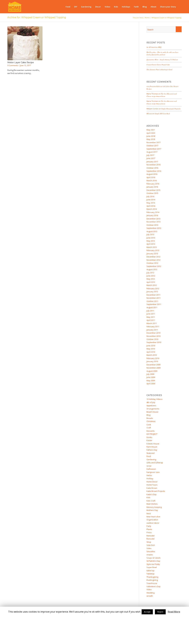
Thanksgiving (152, 577)
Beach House (152, 411)
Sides (148, 548)
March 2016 (151, 180)
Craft (148, 427)
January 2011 (152, 329)
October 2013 (152, 225)
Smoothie (150, 551)
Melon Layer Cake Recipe (20, 62)
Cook (148, 424)
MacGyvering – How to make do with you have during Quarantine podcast (162, 53)
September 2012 (153, 266)
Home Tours (151, 484)
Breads (149, 418)
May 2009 (150, 380)
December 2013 (153, 218)
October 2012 (152, 263)
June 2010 (150, 345)
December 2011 (153, 294)
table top (150, 570)
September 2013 (153, 228)
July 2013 (150, 234)
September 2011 (153, 304)
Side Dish (150, 545)
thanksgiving (152, 580)
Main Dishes (152, 504)
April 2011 (150, 320)
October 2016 (152, 168)
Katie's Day (151, 494)
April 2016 (150, 177)
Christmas (150, 421)
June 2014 (150, 199)
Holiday (149, 478)
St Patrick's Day (153, 561)
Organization (152, 519)
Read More (174, 611)
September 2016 (153, 171)
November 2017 (153, 142)
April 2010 (150, 352)
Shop (148, 542)
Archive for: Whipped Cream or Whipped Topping (36, 17)
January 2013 (152, 253)
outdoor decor (152, 523)
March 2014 (151, 209)
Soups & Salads (153, 557)
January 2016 (152, 186)
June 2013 (150, 237)
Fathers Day (151, 450)
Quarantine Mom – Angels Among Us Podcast (162, 59)
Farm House (151, 446)
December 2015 (153, 190)
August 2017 (151, 152)
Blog (148, 415)
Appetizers (151, 405)
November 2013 (153, 221)
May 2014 (150, 202)
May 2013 (150, 240)
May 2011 (150, 317)
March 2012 (151, 285)
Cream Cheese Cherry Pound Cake (158, 64)
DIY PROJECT (151, 434)
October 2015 (152, 193)
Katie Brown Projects (155, 491)
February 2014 (152, 212)
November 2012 (153, 260)
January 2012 (152, 291)
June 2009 (150, 377)
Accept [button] (147, 611)
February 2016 (152, 183)
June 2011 (150, 313)
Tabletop (150, 573)
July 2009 (150, 374)
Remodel (150, 535)
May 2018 (150, 139)
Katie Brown (151, 488)
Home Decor (152, 481)
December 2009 (153, 364)
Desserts (150, 431)
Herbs (149, 475)
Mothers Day (152, 510)
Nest (148, 513)
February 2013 (152, 250)
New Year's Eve (153, 516)
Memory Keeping (154, 507)
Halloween (151, 469)
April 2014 (150, 206)
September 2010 (153, 342)
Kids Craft (150, 500)
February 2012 (152, 288)
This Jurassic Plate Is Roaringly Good (159, 69)
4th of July (150, 402)
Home (147, 17)
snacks (149, 554)
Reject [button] (160, 611)
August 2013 (151, 231)
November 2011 (153, 298)
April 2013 (150, 244)
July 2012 (150, 272)
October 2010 (152, 339)
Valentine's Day (153, 586)
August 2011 (151, 307)
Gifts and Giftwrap (154, 462)
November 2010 (153, 336)
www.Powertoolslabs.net (154, 86)
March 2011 (151, 323)
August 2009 (151, 371)
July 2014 (150, 196)
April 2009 (150, 383)
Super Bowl (151, 567)
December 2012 (153, 256)
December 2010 (153, 333)
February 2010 (152, 358)
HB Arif (149, 113)
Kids (148, 497)
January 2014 (152, 215)
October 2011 (152, 301)
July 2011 (150, 310)
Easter (149, 440)
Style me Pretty (153, 564)
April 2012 (150, 282)
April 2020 (150, 133)
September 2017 (153, 148)
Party (148, 526)
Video (149, 589)
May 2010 (150, 348)
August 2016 (151, 174)
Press (149, 532)
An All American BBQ (153, 47)
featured (150, 453)
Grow (148, 465)
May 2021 (150, 129)
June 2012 (150, 275)
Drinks (149, 437)
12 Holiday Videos (154, 399)
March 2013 (151, 247)
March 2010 (151, 355)
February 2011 (152, 326)
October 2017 (152, 145)
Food (148, 456)
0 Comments (12, 65)
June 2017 (150, 158)
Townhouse (151, 583)
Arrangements (152, 408)
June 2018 (150, 136)
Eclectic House (152, 443)
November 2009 (153, 367)
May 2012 (150, 279)
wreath (149, 596)
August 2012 (151, 269)
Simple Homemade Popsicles (171, 109)
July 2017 (150, 155)
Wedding (150, 592)
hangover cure (153, 472)
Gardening (151, 459)
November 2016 (153, 164)
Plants (149, 529)
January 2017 (152, 161)
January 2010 (152, 361)
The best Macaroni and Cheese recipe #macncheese (161, 95)
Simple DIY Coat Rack (162, 113)
